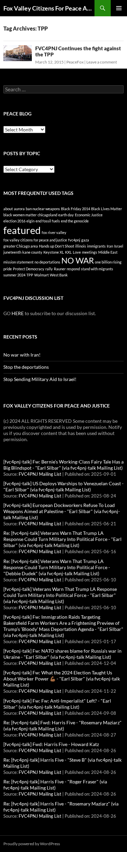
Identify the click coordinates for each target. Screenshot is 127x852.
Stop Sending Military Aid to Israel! (40, 379)
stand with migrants (97, 269)
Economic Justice (89, 215)
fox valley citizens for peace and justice (35, 240)
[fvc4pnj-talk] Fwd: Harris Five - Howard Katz (51, 744)
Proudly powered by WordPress (31, 843)
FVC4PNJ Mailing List (40, 474)
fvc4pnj (74, 240)
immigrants (96, 246)
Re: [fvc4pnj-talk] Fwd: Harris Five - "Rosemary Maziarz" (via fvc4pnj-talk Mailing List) (62, 725)
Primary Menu (119, 8)
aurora (19, 208)
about (8, 208)
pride (7, 269)
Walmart (41, 275)
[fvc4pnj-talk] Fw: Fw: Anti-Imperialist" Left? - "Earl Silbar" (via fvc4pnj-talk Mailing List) (57, 704)
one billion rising (108, 262)
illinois (80, 246)
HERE (18, 313)
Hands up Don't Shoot (56, 246)
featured (22, 230)
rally (49, 269)
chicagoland (47, 215)
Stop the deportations (26, 367)
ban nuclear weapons (43, 208)
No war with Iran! (22, 355)
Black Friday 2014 (75, 208)
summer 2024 (14, 275)
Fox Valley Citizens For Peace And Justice (48, 8)
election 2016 (14, 221)
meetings (89, 252)
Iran (110, 246)
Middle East (108, 252)
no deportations (47, 262)
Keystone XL (53, 252)
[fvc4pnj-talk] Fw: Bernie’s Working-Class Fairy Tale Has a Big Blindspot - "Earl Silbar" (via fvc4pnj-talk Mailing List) (63, 465)
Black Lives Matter (106, 208)
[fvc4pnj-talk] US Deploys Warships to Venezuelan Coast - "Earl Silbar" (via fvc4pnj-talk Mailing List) (63, 486)
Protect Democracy (28, 269)
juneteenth (12, 252)
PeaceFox (75, 62)
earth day (66, 215)
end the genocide (75, 221)
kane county (32, 252)
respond (73, 269)
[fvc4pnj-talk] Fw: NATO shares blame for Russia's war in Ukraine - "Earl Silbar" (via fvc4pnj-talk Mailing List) (62, 654)
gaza (85, 240)
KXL (68, 252)
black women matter (20, 215)
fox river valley (54, 232)
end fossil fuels (48, 221)
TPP (29, 275)
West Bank (59, 275)
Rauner (60, 269)
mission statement (18, 262)
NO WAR (77, 260)
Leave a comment (101, 62)
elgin (30, 221)
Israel (118, 246)
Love (77, 252)
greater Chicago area (20, 246)
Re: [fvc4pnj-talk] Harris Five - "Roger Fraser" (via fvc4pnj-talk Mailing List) (55, 785)
